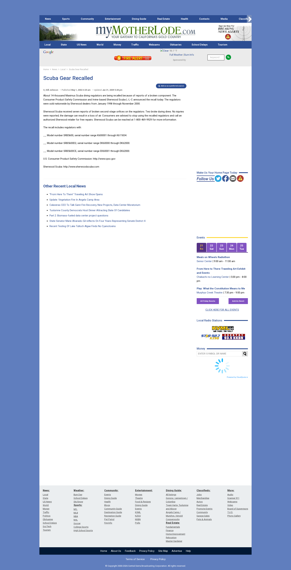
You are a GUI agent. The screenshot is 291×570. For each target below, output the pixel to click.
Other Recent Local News (64, 186)
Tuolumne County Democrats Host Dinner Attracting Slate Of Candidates (90, 210)
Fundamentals (173, 527)
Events (107, 494)
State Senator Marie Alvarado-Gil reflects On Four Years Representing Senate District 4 (97, 220)
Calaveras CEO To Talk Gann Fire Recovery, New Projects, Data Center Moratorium (95, 204)
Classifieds (245, 19)
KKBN (138, 519)
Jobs (199, 494)
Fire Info (108, 523)
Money (117, 44)
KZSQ (138, 516)
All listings (171, 494)
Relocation (171, 537)
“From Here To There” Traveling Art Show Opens (76, 194)
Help (188, 550)
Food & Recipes (143, 501)
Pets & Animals (204, 519)
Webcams (154, 44)
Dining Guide (139, 19)
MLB (76, 513)
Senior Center (204, 261)
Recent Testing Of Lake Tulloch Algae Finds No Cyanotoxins (83, 226)
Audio (230, 494)
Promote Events (204, 508)
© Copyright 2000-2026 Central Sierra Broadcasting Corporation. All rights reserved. (145, 566)
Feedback (130, 550)
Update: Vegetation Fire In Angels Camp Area (74, 199)
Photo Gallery (234, 516)
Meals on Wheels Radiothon (213, 257)
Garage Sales (203, 516)
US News (82, 44)
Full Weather (176, 54)
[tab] (201, 247)
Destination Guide (113, 512)
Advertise (177, 550)
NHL (76, 520)
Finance (169, 530)
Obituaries (176, 44)
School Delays (200, 44)
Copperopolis (173, 519)
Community (87, 19)
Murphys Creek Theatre (209, 292)
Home (103, 550)
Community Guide (113, 508)
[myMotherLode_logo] (145, 32)
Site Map (163, 550)
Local (47, 44)
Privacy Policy (146, 550)
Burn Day (78, 494)
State (64, 44)
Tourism (222, 44)
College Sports (81, 527)
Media (224, 19)
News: (46, 490)
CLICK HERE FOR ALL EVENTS (222, 309)
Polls (137, 523)
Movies (138, 494)
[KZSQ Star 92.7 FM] (209, 336)
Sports (66, 19)
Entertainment (113, 19)
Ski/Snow (78, 501)
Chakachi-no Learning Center (213, 276)
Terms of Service (135, 559)
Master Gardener (174, 541)
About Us (116, 550)
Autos (200, 501)
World (100, 44)
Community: (111, 490)
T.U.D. (230, 512)
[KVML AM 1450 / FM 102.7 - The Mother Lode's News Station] (223, 328)
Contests (204, 19)
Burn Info (189, 54)
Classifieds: (203, 490)
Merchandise (203, 498)
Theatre (139, 498)
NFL (75, 509)
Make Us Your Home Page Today (217, 172)
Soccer (77, 523)
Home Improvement (175, 534)
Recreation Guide (112, 516)
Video (230, 505)
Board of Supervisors (237, 508)
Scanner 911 (233, 498)
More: (230, 490)
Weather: (79, 490)
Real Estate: (173, 522)
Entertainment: (144, 490)
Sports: (78, 505)
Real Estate (163, 19)
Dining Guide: (174, 490)
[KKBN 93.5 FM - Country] (233, 336)
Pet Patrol (109, 519)
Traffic (135, 44)
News (48, 19)
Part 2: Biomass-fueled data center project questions (79, 215)
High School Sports (83, 530)
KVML (138, 512)
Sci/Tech (47, 526)
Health (184, 19)
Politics (46, 516)
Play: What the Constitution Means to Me (221, 288)
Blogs (107, 505)
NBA (76, 516)
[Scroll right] (249, 19)
